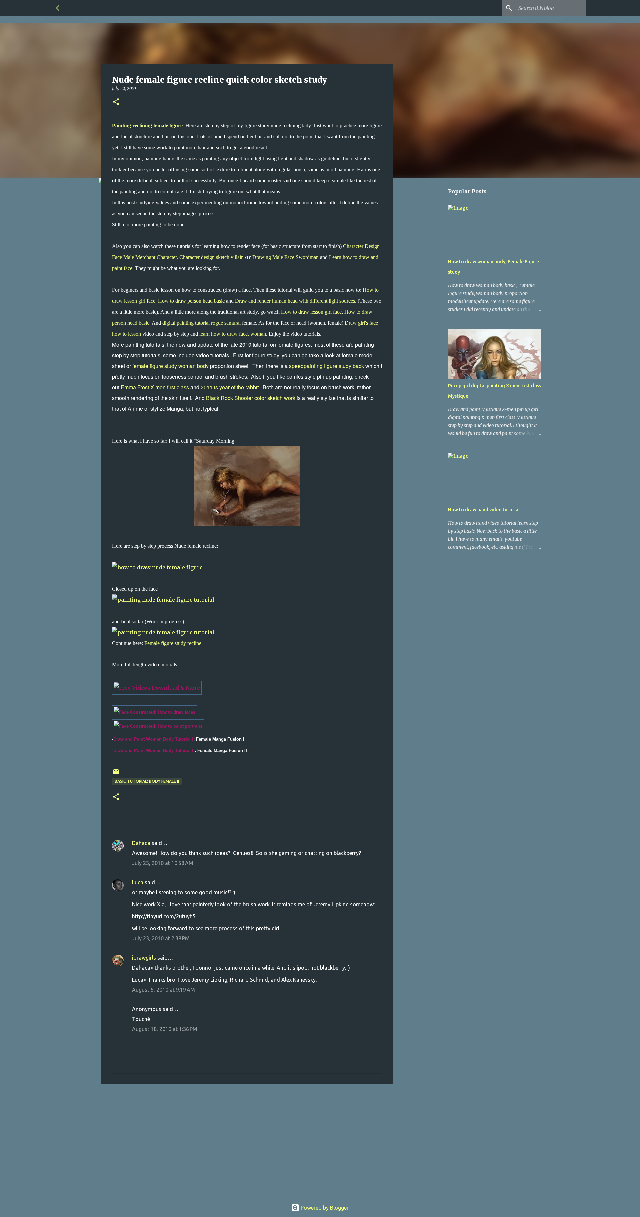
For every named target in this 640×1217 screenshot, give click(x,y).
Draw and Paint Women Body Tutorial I (153, 739)
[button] (116, 102)
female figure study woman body (170, 366)
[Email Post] (116, 774)
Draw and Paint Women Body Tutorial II (154, 750)
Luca (137, 882)
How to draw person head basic (191, 301)
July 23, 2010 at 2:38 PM (161, 938)
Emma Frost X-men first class (155, 387)
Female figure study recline (172, 643)
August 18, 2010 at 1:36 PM (164, 1029)
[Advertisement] (247, 1141)
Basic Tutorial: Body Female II (147, 781)
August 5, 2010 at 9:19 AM (163, 990)
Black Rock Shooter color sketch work (250, 398)
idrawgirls (144, 958)
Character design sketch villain (211, 257)
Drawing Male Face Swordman (285, 257)
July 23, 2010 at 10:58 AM (162, 863)
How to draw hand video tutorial (484, 509)
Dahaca (141, 843)
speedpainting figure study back (326, 366)
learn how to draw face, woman (232, 334)
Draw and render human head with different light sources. (295, 301)
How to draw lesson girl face (311, 312)
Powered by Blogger (324, 1208)
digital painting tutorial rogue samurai (202, 323)
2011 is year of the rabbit (230, 387)
